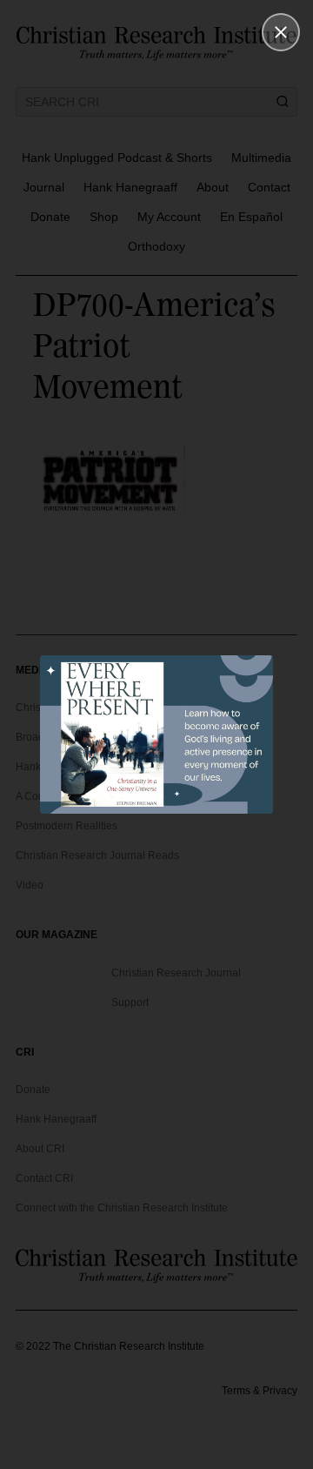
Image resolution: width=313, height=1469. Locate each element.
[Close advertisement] (281, 32)
